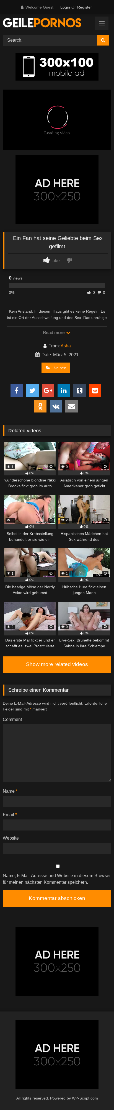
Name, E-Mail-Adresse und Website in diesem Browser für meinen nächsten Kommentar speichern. (57, 879)
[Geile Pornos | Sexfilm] (47, 23)
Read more (54, 332)
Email (10, 814)
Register (84, 7)
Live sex (58, 368)
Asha (66, 346)
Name (10, 791)
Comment (12, 719)
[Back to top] (97, 1093)
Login (65, 7)
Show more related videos (57, 664)
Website (11, 838)
